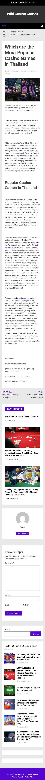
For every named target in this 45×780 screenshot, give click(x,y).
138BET (20, 151)
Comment (9, 563)
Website (26, 605)
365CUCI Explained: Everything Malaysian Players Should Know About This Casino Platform (22, 453)
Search (7, 629)
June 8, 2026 (10, 420)
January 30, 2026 (12, 459)
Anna (8, 71)
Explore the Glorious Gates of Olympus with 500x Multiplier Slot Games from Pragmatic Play (27, 719)
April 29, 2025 (23, 693)
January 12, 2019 (19, 71)
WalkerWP (28, 777)
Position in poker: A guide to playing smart (28, 688)
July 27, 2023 (22, 742)
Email (7, 605)
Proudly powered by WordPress (19, 774)
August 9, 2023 (23, 727)
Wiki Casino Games (22, 14)
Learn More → (22, 533)
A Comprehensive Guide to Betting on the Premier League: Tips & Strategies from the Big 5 (29, 735)
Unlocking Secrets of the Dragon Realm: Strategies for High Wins (29, 657)
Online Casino (31, 71)
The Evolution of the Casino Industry (21, 416)
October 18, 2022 (12, 499)
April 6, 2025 (22, 708)
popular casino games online (23, 298)
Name (7, 595)
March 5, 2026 (23, 663)
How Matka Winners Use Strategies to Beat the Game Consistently (28, 703)
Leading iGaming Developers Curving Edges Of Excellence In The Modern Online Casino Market (22, 492)
